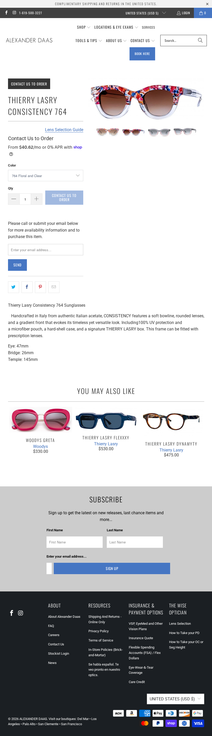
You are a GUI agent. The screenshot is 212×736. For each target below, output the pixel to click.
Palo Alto (28, 724)
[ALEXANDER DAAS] (29, 40)
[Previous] (92, 99)
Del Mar (83, 719)
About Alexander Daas (64, 617)
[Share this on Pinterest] (40, 287)
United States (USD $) (143, 13)
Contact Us (56, 644)
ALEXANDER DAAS (33, 719)
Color (12, 165)
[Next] (200, 99)
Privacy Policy (98, 631)
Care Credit (137, 682)
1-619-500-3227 (30, 13)
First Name (55, 530)
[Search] (200, 40)
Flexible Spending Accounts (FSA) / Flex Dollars (145, 652)
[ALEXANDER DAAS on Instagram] (14, 13)
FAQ (51, 626)
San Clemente (48, 724)
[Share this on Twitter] (13, 287)
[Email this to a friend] (53, 287)
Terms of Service (100, 640)
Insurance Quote (141, 638)
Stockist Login (58, 653)
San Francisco (71, 724)
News (52, 663)
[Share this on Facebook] (27, 287)
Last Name (115, 530)
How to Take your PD (184, 633)
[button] (84, 27)
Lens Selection (180, 624)
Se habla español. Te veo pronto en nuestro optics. (104, 669)
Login (186, 13)
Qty (10, 188)
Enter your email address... (67, 556)
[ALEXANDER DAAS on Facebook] (6, 13)
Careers (53, 635)
